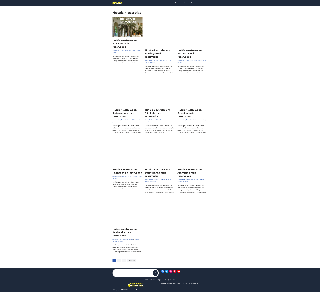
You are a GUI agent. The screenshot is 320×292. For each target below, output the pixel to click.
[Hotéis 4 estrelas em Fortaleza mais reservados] (193, 32)
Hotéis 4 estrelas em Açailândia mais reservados (125, 232)
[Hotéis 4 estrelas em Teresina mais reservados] (193, 92)
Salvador (114, 52)
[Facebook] (162, 271)
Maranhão (148, 122)
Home (171, 3)
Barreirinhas (157, 179)
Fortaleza (196, 60)
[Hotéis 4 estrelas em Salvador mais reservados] (127, 27)
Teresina (180, 122)
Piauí (204, 120)
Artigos (186, 3)
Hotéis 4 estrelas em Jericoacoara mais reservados (125, 113)
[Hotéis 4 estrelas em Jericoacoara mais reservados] (127, 92)
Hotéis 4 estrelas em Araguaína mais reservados (190, 172)
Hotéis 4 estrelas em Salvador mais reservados (125, 43)
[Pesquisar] (155, 273)
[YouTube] (178, 271)
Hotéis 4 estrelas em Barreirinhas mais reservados (157, 172)
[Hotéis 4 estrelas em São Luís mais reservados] (160, 92)
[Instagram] (170, 271)
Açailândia (115, 239)
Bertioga (156, 60)
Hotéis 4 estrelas (136, 50)
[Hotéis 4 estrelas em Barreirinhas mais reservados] (160, 151)
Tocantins (115, 178)
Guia (129, 50)
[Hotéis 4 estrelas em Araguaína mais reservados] (193, 151)
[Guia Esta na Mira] (117, 2)
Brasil (126, 50)
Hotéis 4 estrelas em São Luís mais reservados (157, 113)
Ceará (191, 60)
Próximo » (131, 260)
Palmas (140, 176)
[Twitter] (166, 271)
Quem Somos (172, 280)
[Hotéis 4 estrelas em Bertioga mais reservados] (160, 32)
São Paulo (153, 62)
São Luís (153, 122)
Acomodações (116, 50)
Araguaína (189, 179)
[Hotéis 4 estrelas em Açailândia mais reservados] (127, 211)
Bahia (122, 50)
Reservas (152, 280)
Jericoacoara (115, 122)
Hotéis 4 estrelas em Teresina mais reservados (190, 113)
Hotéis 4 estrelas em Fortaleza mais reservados (190, 53)
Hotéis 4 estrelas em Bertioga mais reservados (157, 53)
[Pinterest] (174, 271)
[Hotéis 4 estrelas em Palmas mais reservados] (127, 151)
